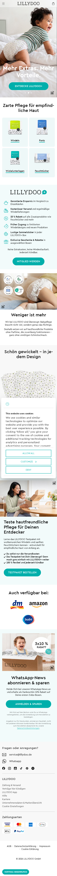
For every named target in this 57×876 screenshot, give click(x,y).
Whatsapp (15, 761)
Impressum (44, 846)
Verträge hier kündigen (13, 789)
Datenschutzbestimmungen (28, 728)
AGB (9, 846)
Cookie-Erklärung (30, 849)
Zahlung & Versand (11, 785)
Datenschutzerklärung (25, 846)
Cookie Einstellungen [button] (13, 806)
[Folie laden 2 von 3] (28, 92)
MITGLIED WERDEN (28, 261)
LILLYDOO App (9, 792)
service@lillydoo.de (20, 754)
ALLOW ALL (28, 453)
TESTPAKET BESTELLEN (22, 572)
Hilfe (4, 796)
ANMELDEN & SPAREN (28, 704)
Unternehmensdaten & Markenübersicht (22, 803)
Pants (42, 140)
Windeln (15, 140)
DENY (28, 470)
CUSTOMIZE (27, 462)
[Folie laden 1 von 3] (25, 92)
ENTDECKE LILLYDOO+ (28, 86)
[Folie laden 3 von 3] (31, 92)
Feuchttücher (42, 171)
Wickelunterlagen (15, 171)
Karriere (6, 799)
